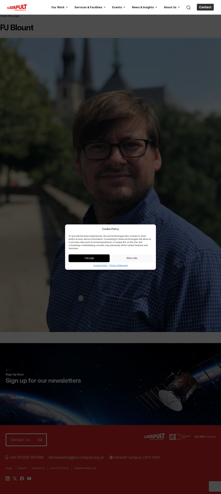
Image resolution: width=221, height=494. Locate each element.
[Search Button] (188, 7)
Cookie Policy (100, 265)
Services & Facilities (88, 7)
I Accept (89, 258)
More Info (132, 258)
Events (117, 7)
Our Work (57, 7)
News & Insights (143, 7)
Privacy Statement (118, 265)
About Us (170, 7)
